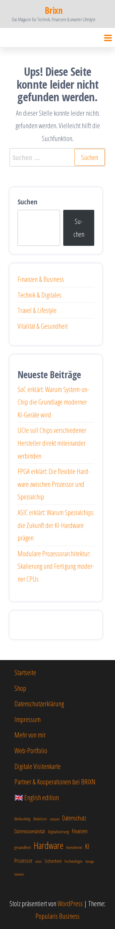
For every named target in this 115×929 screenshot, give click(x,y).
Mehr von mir (30, 734)
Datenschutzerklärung (39, 703)
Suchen (27, 201)
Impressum (27, 719)
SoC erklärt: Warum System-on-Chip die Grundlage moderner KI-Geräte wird (53, 401)
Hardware (48, 845)
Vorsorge (89, 861)
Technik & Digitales (39, 294)
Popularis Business (57, 916)
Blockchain (40, 819)
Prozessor (23, 860)
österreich (19, 874)
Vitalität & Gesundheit (43, 326)
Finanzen (80, 831)
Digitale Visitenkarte (37, 766)
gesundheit (22, 847)
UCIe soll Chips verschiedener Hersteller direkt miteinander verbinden (52, 442)
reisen (38, 861)
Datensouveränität (29, 831)
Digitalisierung (58, 831)
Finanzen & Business (41, 279)
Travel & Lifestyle (37, 310)
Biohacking (22, 819)
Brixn (53, 10)
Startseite (25, 672)
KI (87, 846)
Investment (74, 847)
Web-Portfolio (30, 750)
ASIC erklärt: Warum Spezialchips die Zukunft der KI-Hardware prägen (56, 524)
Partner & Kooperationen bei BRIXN (55, 781)
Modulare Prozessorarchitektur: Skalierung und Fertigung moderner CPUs (56, 566)
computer (54, 819)
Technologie (73, 861)
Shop (20, 688)
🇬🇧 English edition (36, 797)
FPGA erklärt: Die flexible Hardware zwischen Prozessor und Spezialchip (54, 483)
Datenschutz (74, 818)
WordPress (70, 903)
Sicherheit (52, 861)
